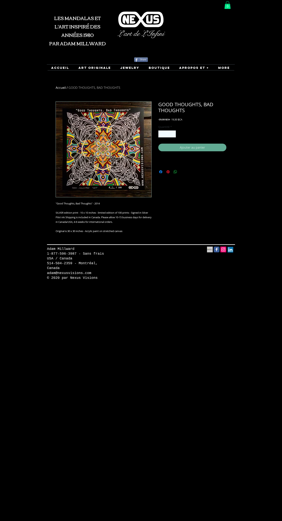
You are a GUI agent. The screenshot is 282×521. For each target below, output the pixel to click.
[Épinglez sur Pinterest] (168, 172)
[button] (227, 5)
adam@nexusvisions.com (69, 273)
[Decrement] (161, 134)
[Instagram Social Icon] (223, 249)
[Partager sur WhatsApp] (175, 172)
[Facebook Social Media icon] (216, 249)
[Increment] (173, 134)
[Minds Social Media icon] (210, 249)
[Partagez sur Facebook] (160, 172)
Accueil (61, 88)
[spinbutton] (167, 134)
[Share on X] (182, 172)
